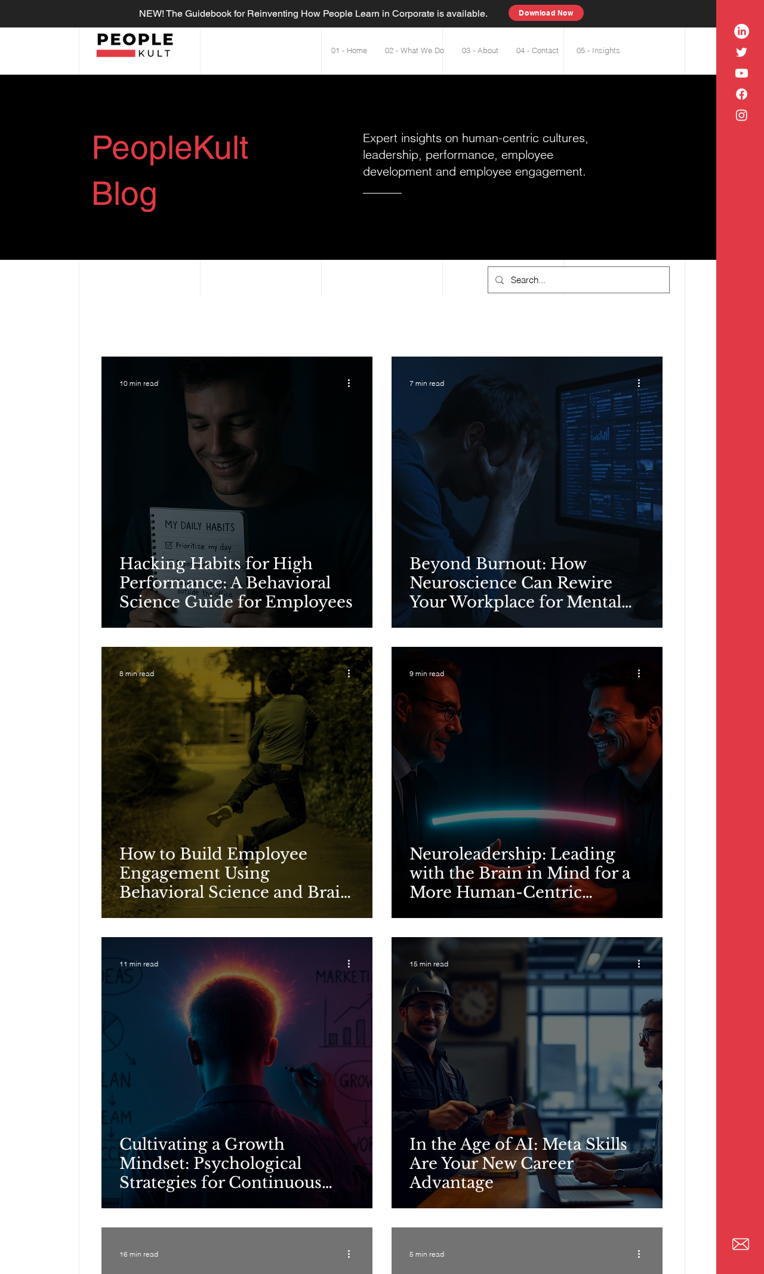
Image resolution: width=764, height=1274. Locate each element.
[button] (598, 50)
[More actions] (353, 383)
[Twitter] (741, 52)
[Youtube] (741, 73)
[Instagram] (741, 115)
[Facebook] (741, 94)
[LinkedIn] (741, 31)
